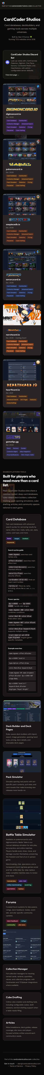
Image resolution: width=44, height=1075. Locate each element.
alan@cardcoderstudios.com (29, 1064)
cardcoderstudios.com (21, 6)
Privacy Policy (30, 1066)
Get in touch (9, 1064)
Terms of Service (16, 1066)
